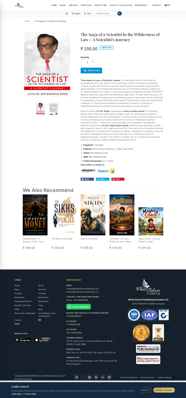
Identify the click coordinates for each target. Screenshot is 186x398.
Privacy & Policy (147, 377)
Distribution (20, 297)
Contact (156, 5)
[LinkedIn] (96, 377)
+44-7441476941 (74, 333)
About (41, 285)
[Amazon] (109, 377)
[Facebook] (76, 377)
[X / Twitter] (83, 377)
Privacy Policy (30, 394)
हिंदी (167, 5)
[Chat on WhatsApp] (93, 306)
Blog (40, 309)
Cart (87, 13)
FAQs (17, 309)
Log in (75, 13)
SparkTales (43, 301)
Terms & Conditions (129, 377)
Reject (146, 390)
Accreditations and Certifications (46, 314)
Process (18, 293)
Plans (63, 5)
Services (73, 5)
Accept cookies (164, 390)
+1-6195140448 (73, 324)
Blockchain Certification (25, 313)
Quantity (85, 57)
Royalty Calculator (121, 5)
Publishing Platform (23, 301)
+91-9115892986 (80, 300)
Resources (142, 5)
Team (40, 305)
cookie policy (16, 394)
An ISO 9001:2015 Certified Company (148, 303)
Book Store (101, 5)
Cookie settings (164, 377)
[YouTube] (102, 377)
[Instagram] (89, 377)
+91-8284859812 (74, 316)
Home (54, 5)
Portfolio (86, 5)
